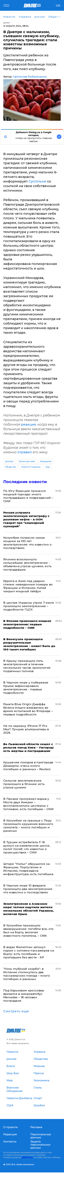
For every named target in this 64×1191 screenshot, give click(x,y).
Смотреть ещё (16, 1011)
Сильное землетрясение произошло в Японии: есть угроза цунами (24, 784)
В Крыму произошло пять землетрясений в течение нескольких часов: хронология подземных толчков (27, 666)
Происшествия (27, 461)
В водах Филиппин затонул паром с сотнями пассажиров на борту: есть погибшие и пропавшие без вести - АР (28, 952)
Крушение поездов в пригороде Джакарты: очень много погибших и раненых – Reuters (28, 766)
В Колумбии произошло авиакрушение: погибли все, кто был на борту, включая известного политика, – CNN (28, 930)
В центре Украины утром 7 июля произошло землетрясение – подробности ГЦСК (28, 606)
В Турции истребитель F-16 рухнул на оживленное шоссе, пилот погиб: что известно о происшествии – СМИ (26, 847)
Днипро (9, 461)
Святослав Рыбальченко (30, 76)
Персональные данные (40, 1136)
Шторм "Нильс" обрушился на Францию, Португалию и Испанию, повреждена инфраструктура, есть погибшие (28, 869)
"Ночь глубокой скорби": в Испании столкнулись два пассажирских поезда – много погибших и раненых (26, 974)
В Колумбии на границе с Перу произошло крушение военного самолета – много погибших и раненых (28, 825)
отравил (24, 452)
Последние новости (25, 481)
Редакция (10, 1134)
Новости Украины (31, 467)
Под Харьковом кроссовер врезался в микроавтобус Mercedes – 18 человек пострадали (23, 995)
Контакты (9, 1141)
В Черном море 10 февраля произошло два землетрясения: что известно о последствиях (28, 889)
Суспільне (37, 181)
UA (58, 5)
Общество (10, 467)
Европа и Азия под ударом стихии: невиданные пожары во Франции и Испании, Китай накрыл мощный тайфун (28, 586)
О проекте (10, 1127)
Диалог (6, 22)
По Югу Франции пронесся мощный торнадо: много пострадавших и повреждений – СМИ (28, 496)
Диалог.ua (27, 1157)
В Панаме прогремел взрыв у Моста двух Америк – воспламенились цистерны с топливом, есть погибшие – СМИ (28, 804)
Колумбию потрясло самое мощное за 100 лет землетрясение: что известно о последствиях (27, 543)
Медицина (46, 461)
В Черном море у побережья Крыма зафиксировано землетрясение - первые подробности (25, 687)
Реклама (36, 1127)
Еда (48, 467)
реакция (28, 424)
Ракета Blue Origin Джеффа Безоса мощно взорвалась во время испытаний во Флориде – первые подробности (28, 709)
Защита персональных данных (40, 1144)
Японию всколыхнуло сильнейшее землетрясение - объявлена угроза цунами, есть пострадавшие (27, 564)
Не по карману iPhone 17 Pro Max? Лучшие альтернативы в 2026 (26, 729)
